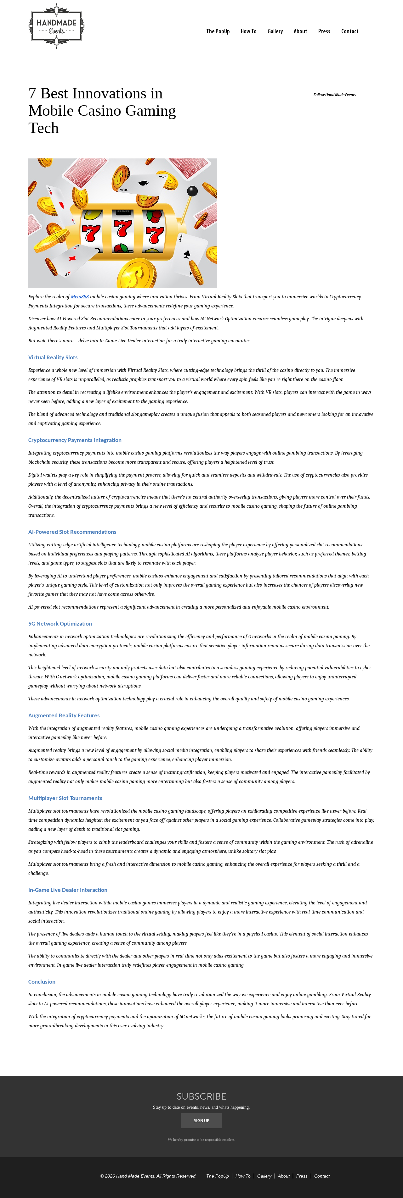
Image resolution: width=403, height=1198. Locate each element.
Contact (350, 32)
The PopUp (218, 32)
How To (249, 32)
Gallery (275, 32)
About (300, 32)
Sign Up (201, 1120)
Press (324, 32)
